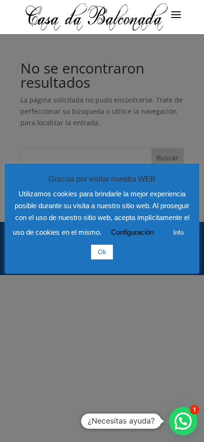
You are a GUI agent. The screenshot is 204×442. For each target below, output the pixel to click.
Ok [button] (102, 252)
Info (178, 232)
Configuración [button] (132, 232)
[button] (183, 421)
